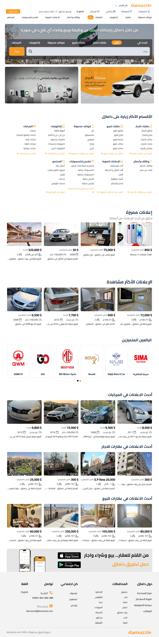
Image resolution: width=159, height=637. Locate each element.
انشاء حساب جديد (46, 11)
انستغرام (73, 599)
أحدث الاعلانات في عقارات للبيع (127, 498)
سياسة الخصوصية (143, 605)
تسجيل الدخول (64, 11)
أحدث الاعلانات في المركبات (130, 395)
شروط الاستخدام (144, 599)
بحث (17, 51)
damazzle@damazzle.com (39, 611)
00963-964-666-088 (42, 598)
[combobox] (91, 51)
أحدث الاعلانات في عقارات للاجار (127, 446)
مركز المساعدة (144, 593)
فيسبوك (73, 593)
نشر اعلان (13, 11)
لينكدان (74, 605)
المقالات (147, 611)
